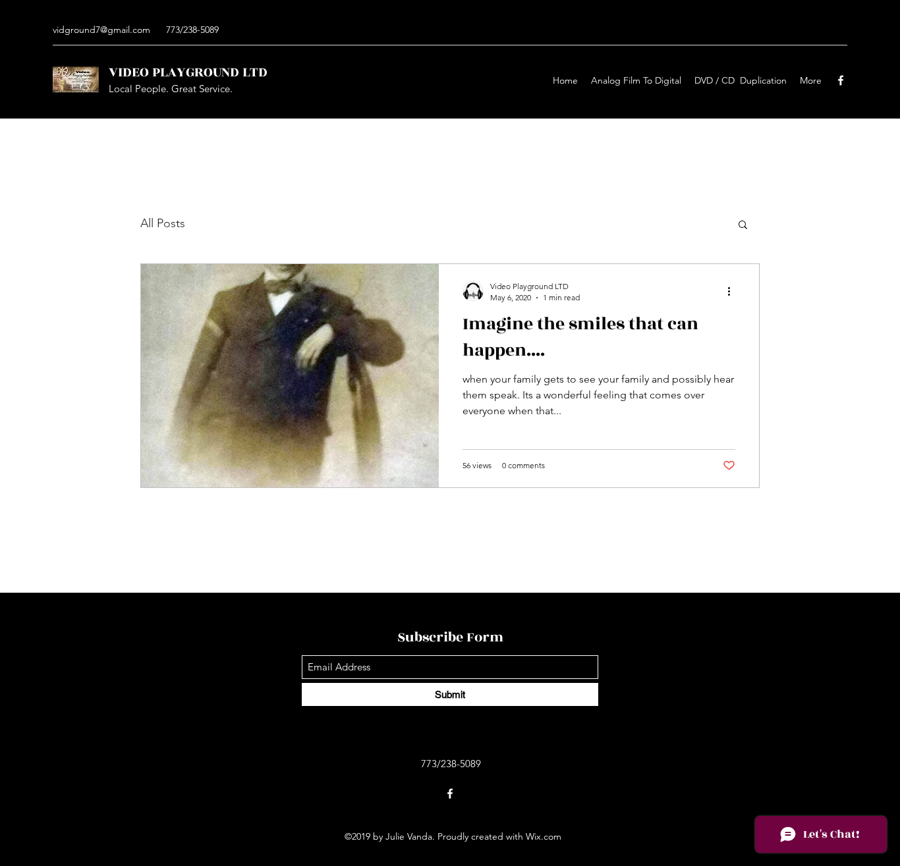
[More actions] (733, 291)
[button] (743, 225)
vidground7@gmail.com (101, 30)
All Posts (162, 223)
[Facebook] (840, 80)
